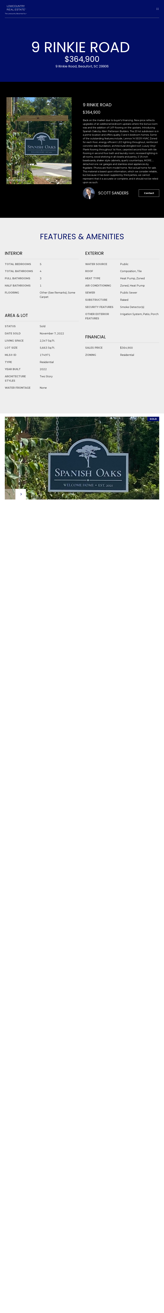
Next (20, 494)
